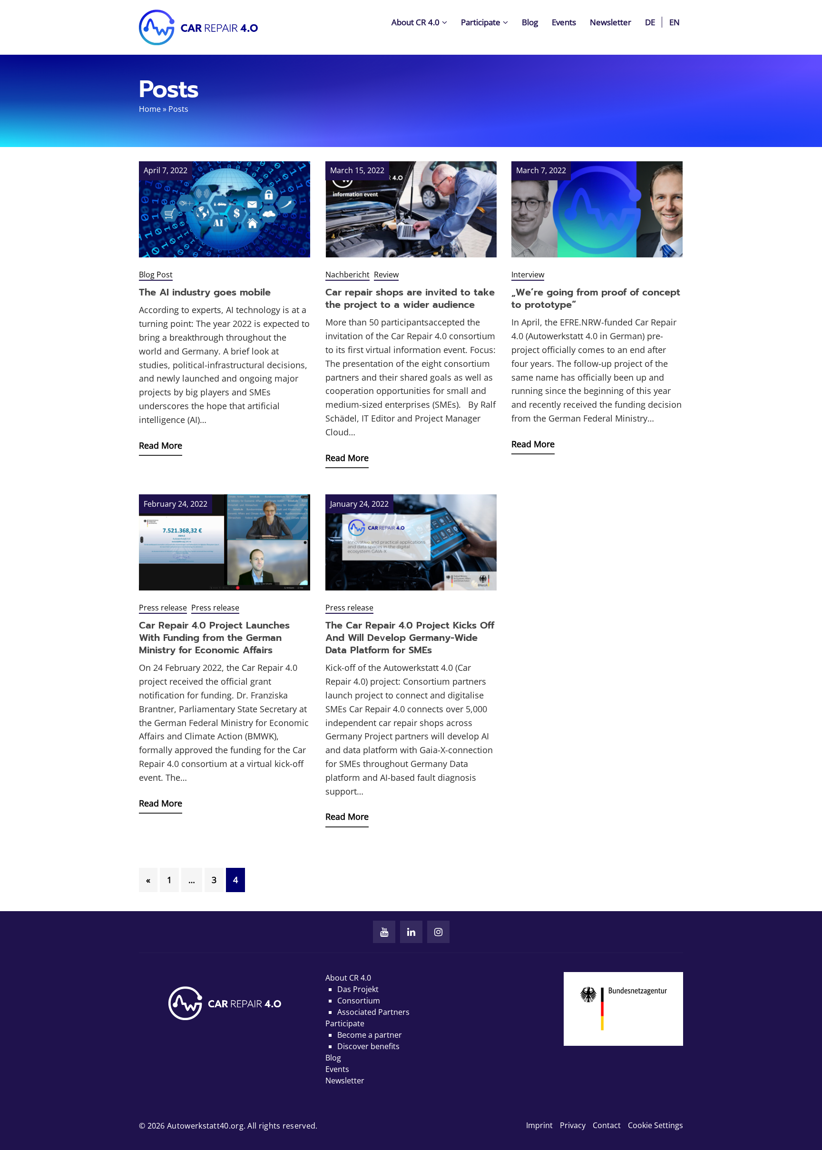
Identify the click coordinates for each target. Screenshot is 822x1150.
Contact (607, 1125)
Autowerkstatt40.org (205, 1126)
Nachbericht (347, 274)
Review (386, 274)
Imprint (539, 1125)
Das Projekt (358, 989)
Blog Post (156, 274)
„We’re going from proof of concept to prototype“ (595, 298)
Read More (160, 445)
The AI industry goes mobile (205, 292)
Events (564, 22)
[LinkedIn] (411, 932)
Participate (480, 22)
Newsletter (610, 22)
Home (150, 109)
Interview (527, 274)
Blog (530, 22)
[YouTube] (384, 932)
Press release (163, 607)
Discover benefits (368, 1046)
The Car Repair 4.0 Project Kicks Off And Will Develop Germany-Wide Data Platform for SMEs (409, 637)
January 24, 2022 (359, 504)
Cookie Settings (655, 1125)
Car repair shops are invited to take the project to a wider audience (410, 298)
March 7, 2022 (541, 170)
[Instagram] (438, 932)
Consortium (358, 1000)
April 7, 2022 (165, 170)
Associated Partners (373, 1012)
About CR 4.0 (415, 22)
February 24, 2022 (175, 504)
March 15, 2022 (357, 170)
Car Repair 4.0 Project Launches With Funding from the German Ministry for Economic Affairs (214, 637)
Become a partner (369, 1035)
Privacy (573, 1125)
